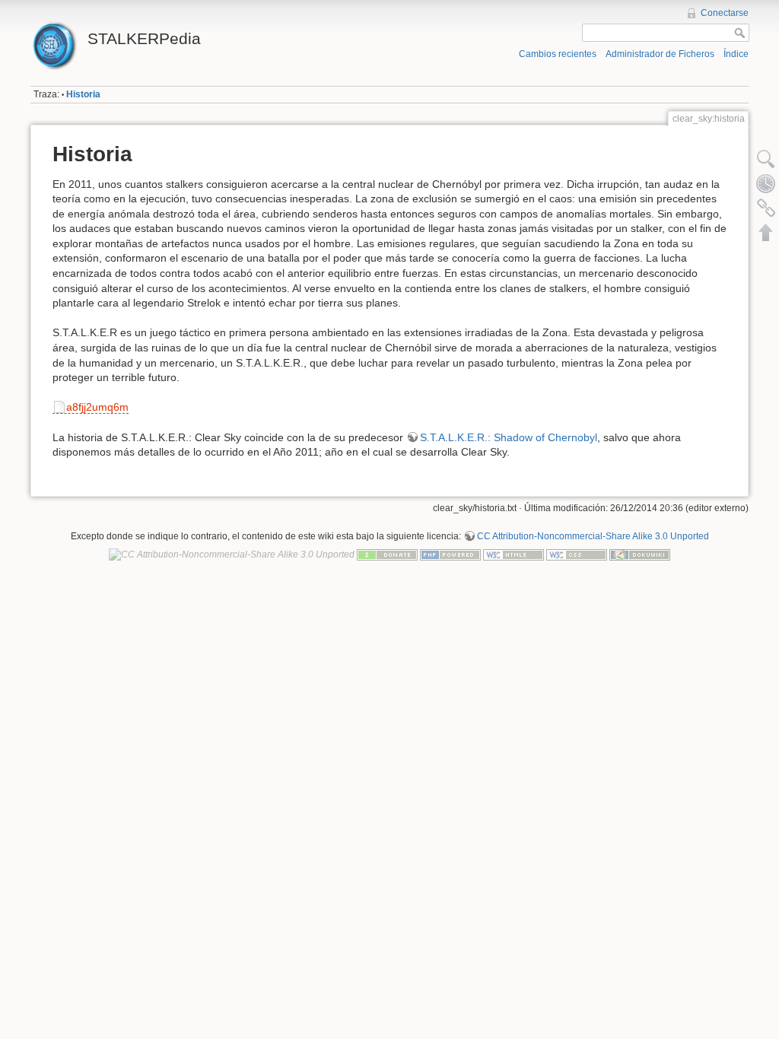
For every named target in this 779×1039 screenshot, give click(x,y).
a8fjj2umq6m (97, 407)
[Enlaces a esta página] (766, 207)
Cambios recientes (557, 54)
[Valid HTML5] (513, 553)
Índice (736, 54)
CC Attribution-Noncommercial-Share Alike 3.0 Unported (593, 536)
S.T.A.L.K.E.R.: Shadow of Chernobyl (508, 437)
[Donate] (387, 553)
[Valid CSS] (576, 553)
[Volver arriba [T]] (766, 232)
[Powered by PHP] (450, 553)
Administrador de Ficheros (660, 54)
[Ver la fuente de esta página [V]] (766, 159)
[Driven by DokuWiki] (639, 553)
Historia (83, 94)
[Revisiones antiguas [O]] (766, 183)
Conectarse (725, 13)
